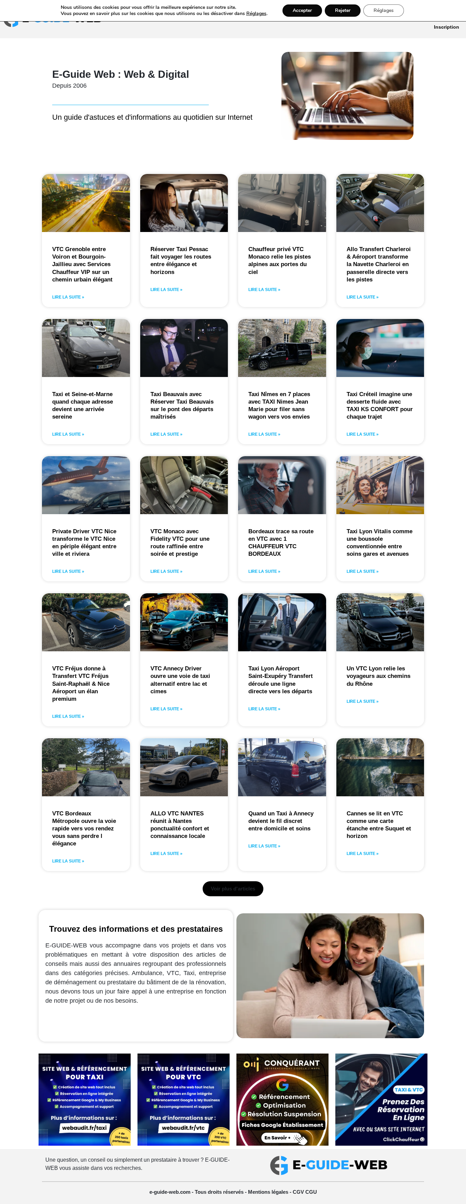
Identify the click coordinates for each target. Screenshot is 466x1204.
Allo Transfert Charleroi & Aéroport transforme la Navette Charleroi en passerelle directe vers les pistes (379, 264)
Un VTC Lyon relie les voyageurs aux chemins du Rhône (378, 676)
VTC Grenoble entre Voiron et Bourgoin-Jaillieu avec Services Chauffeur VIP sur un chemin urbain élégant (82, 264)
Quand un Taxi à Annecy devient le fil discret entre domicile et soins (281, 821)
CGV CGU (305, 1192)
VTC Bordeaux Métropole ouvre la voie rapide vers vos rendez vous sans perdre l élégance (84, 828)
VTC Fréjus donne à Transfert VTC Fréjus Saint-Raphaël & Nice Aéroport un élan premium (81, 683)
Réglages (256, 14)
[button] (233, 888)
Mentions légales (269, 1192)
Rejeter (342, 10)
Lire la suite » (68, 297)
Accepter (302, 10)
